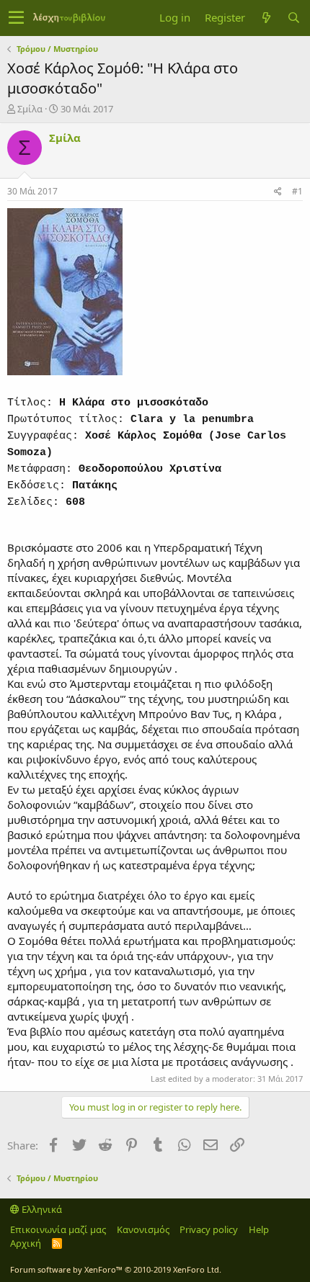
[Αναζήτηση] (293, 17)
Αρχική (25, 1243)
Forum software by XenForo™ (115, 1269)
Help (259, 1229)
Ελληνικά (40, 1209)
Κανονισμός (143, 1229)
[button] (16, 18)
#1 (297, 191)
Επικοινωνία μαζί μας (58, 1229)
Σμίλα (30, 108)
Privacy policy (209, 1229)
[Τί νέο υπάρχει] (266, 17)
